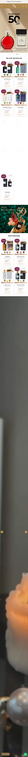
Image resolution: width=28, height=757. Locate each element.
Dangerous (7, 79)
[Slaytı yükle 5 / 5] (17, 54)
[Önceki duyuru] (2, 1)
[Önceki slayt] (8, 54)
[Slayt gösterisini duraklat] (26, 54)
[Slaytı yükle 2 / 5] (12, 54)
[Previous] (2, 532)
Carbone (7, 256)
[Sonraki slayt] (19, 54)
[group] (14, 30)
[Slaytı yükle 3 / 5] (14, 54)
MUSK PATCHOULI (7, 165)
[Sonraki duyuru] (25, 1)
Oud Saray (21, 107)
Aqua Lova (21, 165)
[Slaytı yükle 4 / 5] (15, 54)
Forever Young (7, 107)
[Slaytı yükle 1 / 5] (11, 54)
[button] (1, 5)
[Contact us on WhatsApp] (25, 754)
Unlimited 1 (21, 79)
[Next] (26, 532)
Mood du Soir (20, 285)
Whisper (7, 192)
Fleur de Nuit (21, 256)
